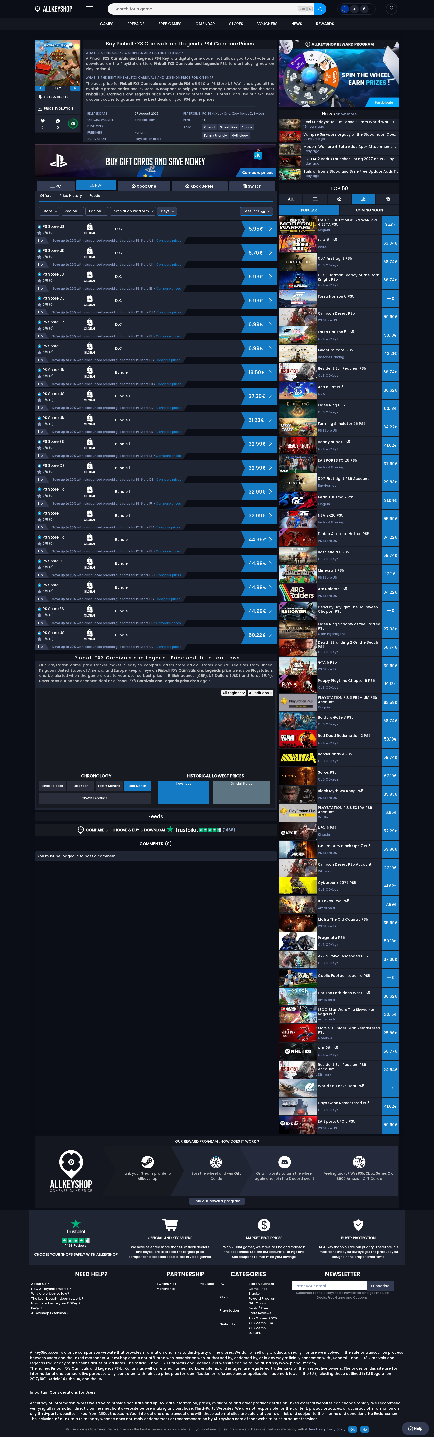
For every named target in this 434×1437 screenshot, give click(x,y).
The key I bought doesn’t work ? (57, 1298)
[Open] (89, 9)
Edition (95, 211)
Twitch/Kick (166, 1283)
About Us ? (40, 1283)
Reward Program (262, 1298)
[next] (75, 88)
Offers (46, 195)
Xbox (224, 1297)
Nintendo (227, 1324)
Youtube (207, 1283)
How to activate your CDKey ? (56, 1303)
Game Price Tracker (257, 1291)
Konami (140, 132)
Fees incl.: (251, 211)
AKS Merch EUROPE (257, 1330)
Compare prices (168, 240)
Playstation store (148, 139)
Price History (70, 195)
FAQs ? (36, 1308)
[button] (391, 9)
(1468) (228, 830)
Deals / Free (258, 1308)
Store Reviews (259, 1313)
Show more (346, 114)
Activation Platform (131, 211)
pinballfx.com (145, 120)
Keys (165, 211)
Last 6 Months (109, 786)
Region (71, 211)
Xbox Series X (242, 113)
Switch (259, 113)
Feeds (94, 195)
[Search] (320, 9)
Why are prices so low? (50, 1293)
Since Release (52, 786)
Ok (352, 1429)
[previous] (40, 88)
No (364, 1429)
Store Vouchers (261, 1283)
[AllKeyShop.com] (53, 9)
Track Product (95, 798)
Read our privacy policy (327, 1429)
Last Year (81, 786)
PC (204, 113)
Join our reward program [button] (217, 1201)
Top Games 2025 (262, 1318)
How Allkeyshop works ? (51, 1288)
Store (47, 211)
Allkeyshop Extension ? (50, 1313)
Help (417, 1428)
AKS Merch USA (260, 1323)
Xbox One (222, 113)
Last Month (137, 786)
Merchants (166, 1288)
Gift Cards (257, 1303)
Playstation (229, 1310)
